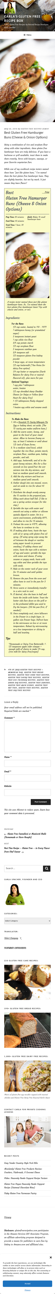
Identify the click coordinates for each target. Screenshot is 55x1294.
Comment (9, 717)
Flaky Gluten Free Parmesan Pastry (20, 1193)
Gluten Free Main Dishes (21, 685)
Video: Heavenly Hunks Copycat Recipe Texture (25, 1178)
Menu (29, 35)
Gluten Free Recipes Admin (35, 129)
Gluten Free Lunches (39, 683)
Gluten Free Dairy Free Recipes (24, 678)
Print (47, 192)
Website (7, 786)
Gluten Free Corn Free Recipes (33, 675)
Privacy (27, 1290)
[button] (50, 1257)
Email (7, 771)
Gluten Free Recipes (29, 688)
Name (7, 757)
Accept (27, 1284)
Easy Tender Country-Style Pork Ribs (21, 1163)
